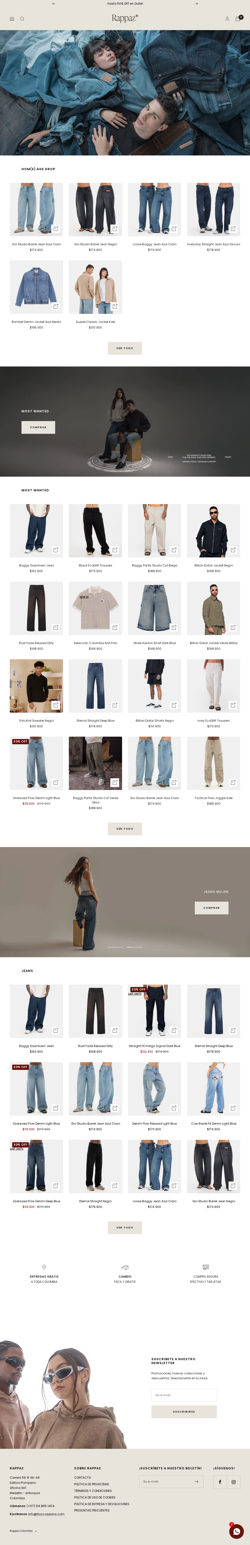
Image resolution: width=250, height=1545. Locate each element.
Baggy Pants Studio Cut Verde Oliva (95, 800)
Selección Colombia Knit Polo (95, 643)
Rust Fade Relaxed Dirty (36, 643)
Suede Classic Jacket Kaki (95, 322)
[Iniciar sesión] (227, 19)
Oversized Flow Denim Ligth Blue (36, 798)
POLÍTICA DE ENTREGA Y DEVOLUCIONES (101, 1504)
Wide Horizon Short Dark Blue (155, 643)
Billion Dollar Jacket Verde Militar (214, 643)
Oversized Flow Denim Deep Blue (36, 1201)
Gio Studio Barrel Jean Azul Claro (36, 244)
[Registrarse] (197, 1481)
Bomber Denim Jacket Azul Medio (36, 322)
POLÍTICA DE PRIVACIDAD (91, 1484)
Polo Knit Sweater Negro (36, 721)
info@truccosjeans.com (46, 1514)
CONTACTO (82, 1477)
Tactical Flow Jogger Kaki (214, 798)
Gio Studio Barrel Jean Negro (95, 244)
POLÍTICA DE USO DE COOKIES (94, 1497)
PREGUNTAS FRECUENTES (92, 1510)
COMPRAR (38, 427)
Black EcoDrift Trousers (95, 565)
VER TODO (125, 348)
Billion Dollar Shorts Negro (155, 721)
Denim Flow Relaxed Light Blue (154, 1123)
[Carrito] (237, 19)
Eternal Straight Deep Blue (96, 721)
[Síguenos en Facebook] (220, 1482)
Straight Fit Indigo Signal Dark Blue (154, 1046)
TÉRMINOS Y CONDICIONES (93, 1491)
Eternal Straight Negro (95, 1201)
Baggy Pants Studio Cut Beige (154, 565)
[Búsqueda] (22, 19)
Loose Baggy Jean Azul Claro (155, 244)
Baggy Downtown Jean (36, 565)
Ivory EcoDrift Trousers (214, 721)
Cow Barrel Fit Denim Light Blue (213, 1123)
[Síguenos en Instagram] (233, 1482)
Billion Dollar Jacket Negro (214, 565)
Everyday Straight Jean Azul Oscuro (213, 244)
